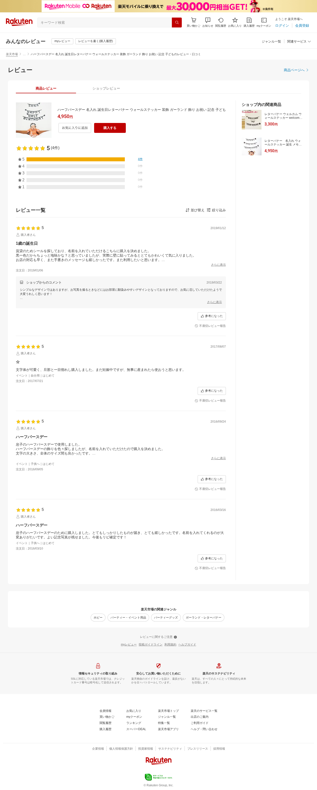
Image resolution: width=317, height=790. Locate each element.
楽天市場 (12, 54)
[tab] (46, 88)
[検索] (177, 22)
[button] (207, 22)
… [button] (24, 54)
